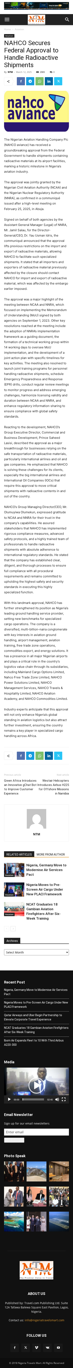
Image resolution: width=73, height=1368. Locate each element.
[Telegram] (30, 81)
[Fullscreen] (64, 1099)
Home (7, 29)
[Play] (9, 1099)
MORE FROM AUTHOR (51, 854)
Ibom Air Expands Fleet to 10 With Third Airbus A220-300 (34, 1042)
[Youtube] (58, 1348)
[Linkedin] (49, 81)
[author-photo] (36, 828)
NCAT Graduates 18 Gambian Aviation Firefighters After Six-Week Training (36, 1030)
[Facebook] (21, 81)
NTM (10, 71)
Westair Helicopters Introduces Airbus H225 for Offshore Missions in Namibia (53, 787)
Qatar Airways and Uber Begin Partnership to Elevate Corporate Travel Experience (33, 1017)
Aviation (19, 29)
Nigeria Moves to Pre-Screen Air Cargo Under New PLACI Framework (44, 889)
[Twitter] (58, 81)
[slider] (33, 1099)
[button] (6, 19)
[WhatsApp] (39, 81)
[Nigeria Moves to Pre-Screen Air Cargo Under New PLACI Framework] (14, 889)
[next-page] (13, 928)
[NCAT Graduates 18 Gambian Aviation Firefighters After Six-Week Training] (14, 909)
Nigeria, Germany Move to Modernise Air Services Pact (46, 870)
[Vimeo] (36, 1348)
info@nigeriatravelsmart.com (44, 1320)
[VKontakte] (47, 1348)
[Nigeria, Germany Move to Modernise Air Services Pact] (14, 870)
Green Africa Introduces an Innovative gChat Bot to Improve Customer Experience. (20, 787)
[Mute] (57, 1099)
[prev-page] (6, 928)
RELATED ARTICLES (19, 854)
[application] (36, 1086)
